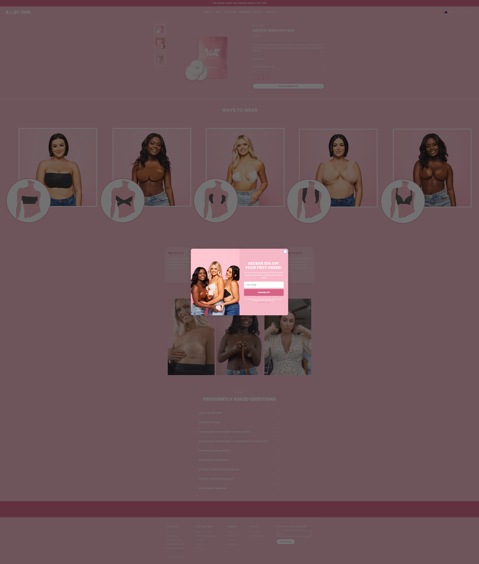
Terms (268, 302)
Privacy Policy (261, 302)
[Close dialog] (285, 252)
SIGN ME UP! (264, 292)
